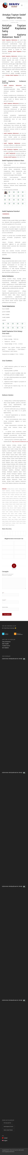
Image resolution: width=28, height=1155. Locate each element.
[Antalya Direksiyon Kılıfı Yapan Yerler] (8, 543)
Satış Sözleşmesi (6, 641)
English (5, 1140)
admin (17, 22)
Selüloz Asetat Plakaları (8, 1130)
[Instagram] (18, 1153)
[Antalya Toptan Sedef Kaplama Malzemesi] (20, 543)
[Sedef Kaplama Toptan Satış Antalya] (20, 552)
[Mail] (25, 1153)
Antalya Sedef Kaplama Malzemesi (10, 498)
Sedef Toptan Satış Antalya (8, 525)
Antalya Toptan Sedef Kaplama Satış (14, 16)
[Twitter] (20, 1153)
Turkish (5, 1138)
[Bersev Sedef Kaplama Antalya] (8, 556)
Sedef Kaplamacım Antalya (8, 523)
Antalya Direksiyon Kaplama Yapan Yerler (12, 492)
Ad (3, 592)
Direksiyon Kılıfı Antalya (20, 511)
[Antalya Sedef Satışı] (8, 547)
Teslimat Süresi (6, 645)
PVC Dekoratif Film (7, 1122)
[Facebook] (22, 1153)
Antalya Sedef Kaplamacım (11, 502)
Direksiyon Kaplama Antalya (9, 509)
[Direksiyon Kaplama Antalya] (20, 556)
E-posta (4, 600)
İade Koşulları (5, 643)
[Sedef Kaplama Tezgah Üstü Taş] (15, 204)
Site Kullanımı (5, 647)
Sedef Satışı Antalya (21, 523)
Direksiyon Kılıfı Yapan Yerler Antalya (12, 513)
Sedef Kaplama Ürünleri (8, 1126)
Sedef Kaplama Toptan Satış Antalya (17, 521)
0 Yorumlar (11, 20)
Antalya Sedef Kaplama (20, 496)
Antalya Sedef (9, 496)
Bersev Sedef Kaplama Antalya (18, 508)
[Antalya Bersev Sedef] (20, 547)
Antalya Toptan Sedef (10, 504)
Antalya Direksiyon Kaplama (18, 490)
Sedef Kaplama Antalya (21, 20)
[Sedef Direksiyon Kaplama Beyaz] (24, 204)
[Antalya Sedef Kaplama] (8, 552)
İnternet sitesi (5, 607)
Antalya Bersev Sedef (12, 489)
